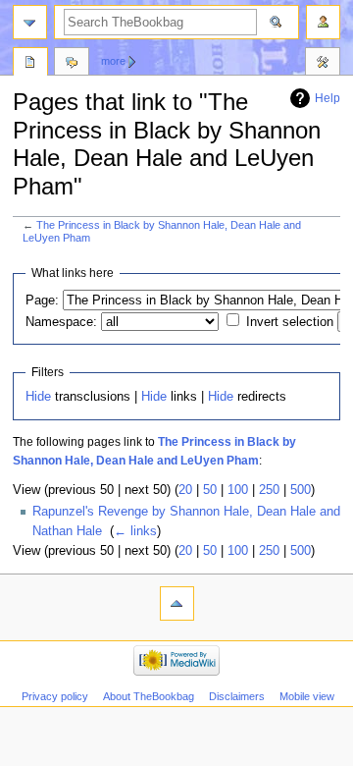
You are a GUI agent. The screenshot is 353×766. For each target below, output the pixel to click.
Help (327, 98)
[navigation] (30, 22)
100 (237, 490)
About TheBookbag (148, 696)
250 (269, 490)
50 (210, 490)
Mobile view (306, 696)
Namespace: (61, 322)
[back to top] (177, 603)
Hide (38, 397)
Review (30, 64)
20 (185, 490)
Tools (322, 64)
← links (135, 531)
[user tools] (323, 22)
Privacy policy (55, 696)
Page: (42, 300)
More (113, 61)
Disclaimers (237, 696)
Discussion (71, 64)
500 (300, 490)
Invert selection (289, 322)
